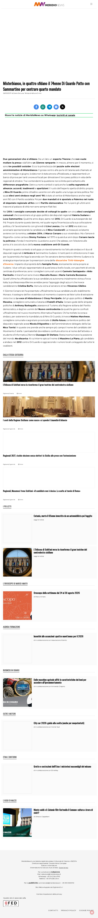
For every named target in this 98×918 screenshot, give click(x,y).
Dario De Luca (18, 93)
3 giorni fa (12, 429)
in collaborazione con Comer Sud (47, 727)
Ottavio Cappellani (42, 817)
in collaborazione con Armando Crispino (50, 686)
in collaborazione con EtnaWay (46, 770)
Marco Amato (40, 597)
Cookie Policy (86, 910)
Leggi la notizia (39, 520)
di (34, 597)
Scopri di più (63, 868)
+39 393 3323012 (68, 883)
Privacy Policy (68, 910)
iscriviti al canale (66, 115)
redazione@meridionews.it (51, 874)
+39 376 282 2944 (52, 879)
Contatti (53, 910)
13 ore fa (11, 393)
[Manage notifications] (92, 912)
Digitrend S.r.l (58, 887)
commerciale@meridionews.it (49, 883)
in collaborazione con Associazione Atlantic (51, 640)
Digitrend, (6, 393)
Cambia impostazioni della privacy (49, 894)
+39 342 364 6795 (53, 876)
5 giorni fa (12, 464)
